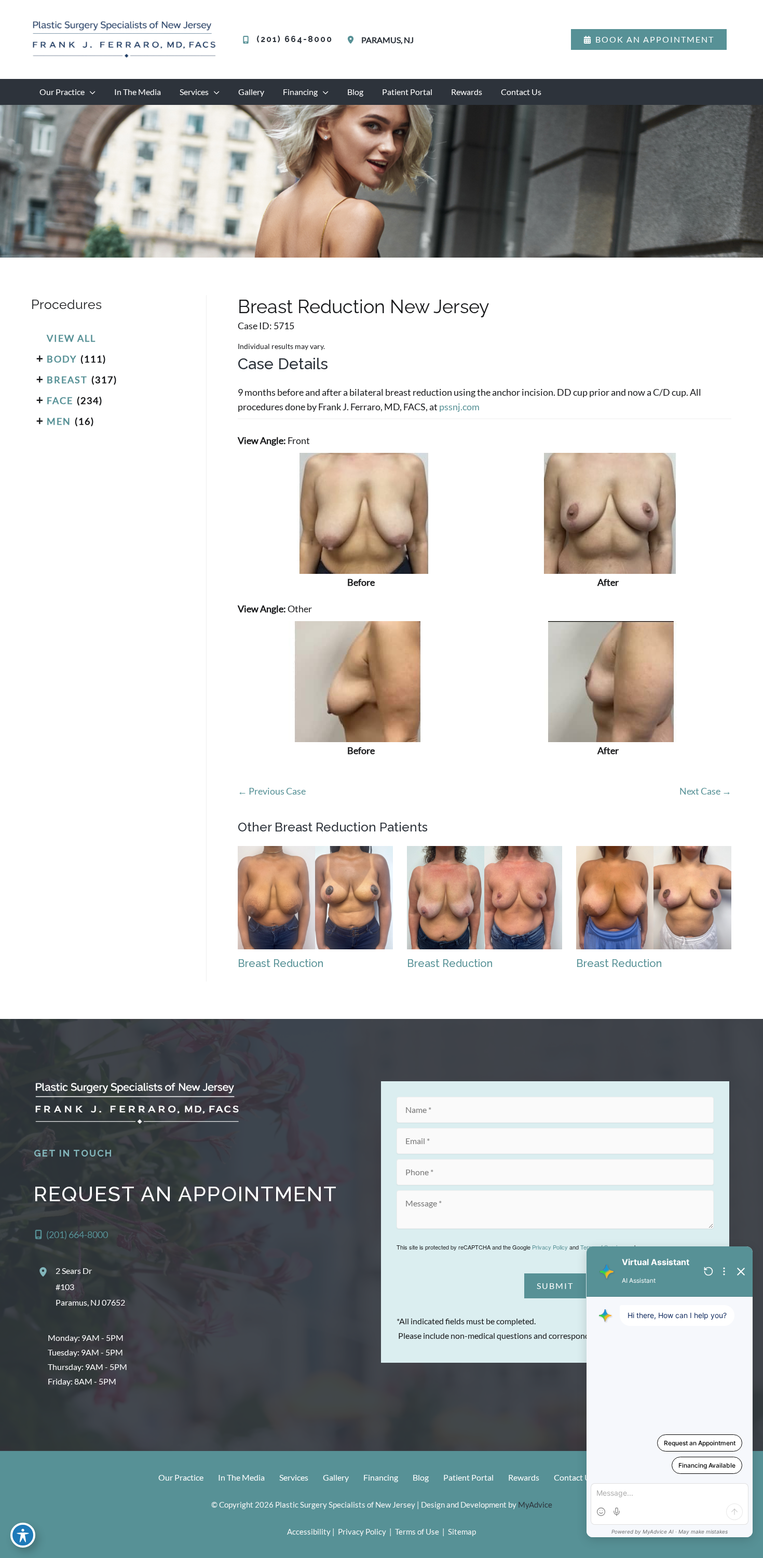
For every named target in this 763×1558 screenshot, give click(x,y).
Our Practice (180, 1477)
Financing (380, 1477)
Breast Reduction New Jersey (363, 306)
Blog (421, 1477)
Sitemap (461, 1531)
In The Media (241, 1477)
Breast (67, 379)
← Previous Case (272, 791)
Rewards (523, 1477)
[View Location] (352, 40)
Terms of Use (417, 1531)
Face (60, 400)
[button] (649, 39)
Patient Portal (468, 1477)
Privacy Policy (550, 1247)
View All (71, 338)
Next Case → (705, 791)
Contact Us (574, 1477)
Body (62, 359)
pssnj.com (459, 406)
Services (293, 1477)
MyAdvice (535, 1504)
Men (59, 421)
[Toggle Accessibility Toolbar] (22, 1535)
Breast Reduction (280, 963)
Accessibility (309, 1531)
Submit (555, 1286)
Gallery (336, 1477)
